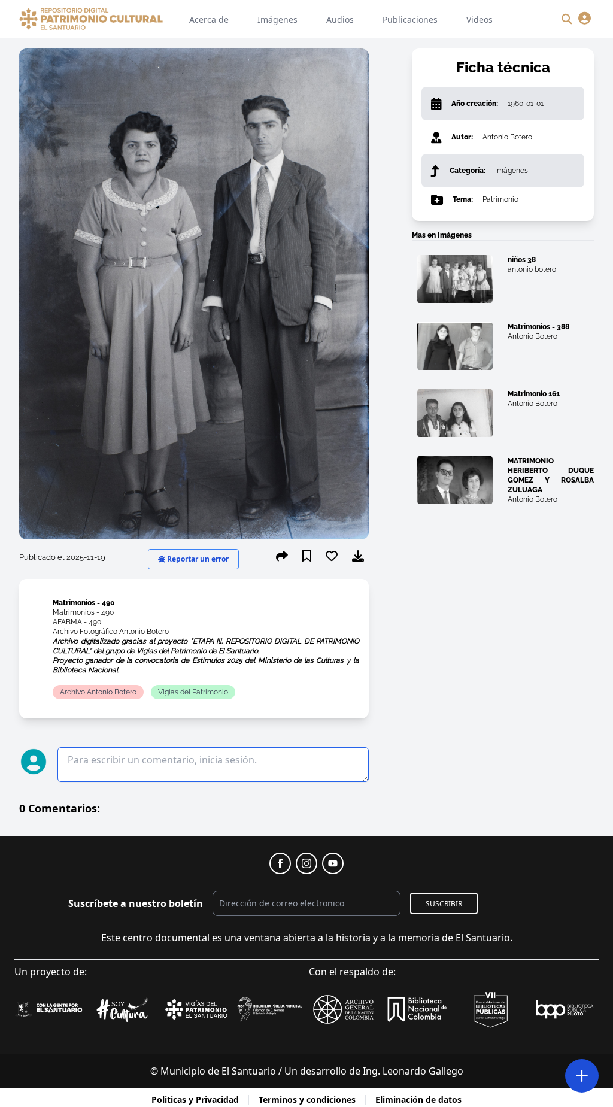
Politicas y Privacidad (195, 1099)
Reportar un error (197, 559)
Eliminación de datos (418, 1099)
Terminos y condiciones (307, 1099)
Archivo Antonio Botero (98, 692)
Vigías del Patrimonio (193, 692)
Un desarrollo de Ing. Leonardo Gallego (373, 1071)
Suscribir (444, 904)
